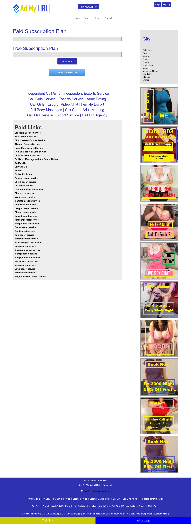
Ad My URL (20, 162)
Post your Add (87, 6)
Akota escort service (25, 204)
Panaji (145, 58)
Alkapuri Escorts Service (27, 144)
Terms (87, 18)
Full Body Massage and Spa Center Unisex (36, 159)
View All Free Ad (67, 72)
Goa (145, 53)
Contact (108, 18)
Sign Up (166, 4)
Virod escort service (25, 268)
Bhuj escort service (24, 193)
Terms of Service (99, 480)
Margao (146, 55)
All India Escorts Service (27, 155)
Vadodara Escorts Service (28, 132)
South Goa (148, 64)
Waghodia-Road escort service (30, 276)
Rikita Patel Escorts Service (29, 147)
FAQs (87, 480)
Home (77, 18)
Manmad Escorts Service (27, 200)
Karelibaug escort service (28, 242)
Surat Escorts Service (26, 136)
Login (158, 4)
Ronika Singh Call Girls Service (30, 151)
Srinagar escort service (26, 178)
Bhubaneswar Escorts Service (30, 140)
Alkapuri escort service (26, 208)
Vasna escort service (25, 265)
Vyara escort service (25, 197)
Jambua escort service (26, 238)
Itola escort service (24, 234)
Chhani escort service (26, 212)
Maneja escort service (26, 253)
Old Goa (147, 76)
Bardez (146, 79)
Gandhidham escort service (29, 189)
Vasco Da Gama (150, 70)
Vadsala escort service (26, 261)
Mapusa (146, 67)
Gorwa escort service (25, 227)
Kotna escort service (25, 246)
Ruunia (18, 170)
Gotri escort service (25, 230)
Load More (67, 61)
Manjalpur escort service (27, 257)
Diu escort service (24, 185)
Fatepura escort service (27, 223)
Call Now (48, 520)
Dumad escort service (26, 215)
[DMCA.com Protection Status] (95, 490)
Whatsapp (143, 520)
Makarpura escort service (27, 249)
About (97, 18)
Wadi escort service (25, 272)
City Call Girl (21, 166)
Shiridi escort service (25, 181)
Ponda (146, 61)
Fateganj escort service (27, 219)
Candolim (147, 73)
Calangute (147, 50)
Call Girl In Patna (23, 174)
